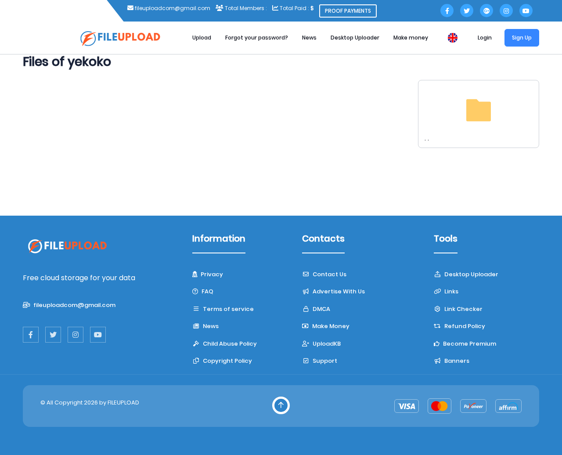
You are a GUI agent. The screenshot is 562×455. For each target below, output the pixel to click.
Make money (410, 37)
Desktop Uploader (355, 37)
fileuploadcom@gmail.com (73, 305)
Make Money (330, 326)
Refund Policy (464, 326)
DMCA (320, 309)
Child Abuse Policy (229, 343)
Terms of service (228, 309)
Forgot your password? (256, 37)
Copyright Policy (227, 361)
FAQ (206, 291)
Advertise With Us (338, 291)
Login (485, 37)
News (309, 37)
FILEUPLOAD (123, 402)
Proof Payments (348, 10)
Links (450, 291)
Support (324, 361)
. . (427, 138)
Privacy (211, 274)
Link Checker (463, 309)
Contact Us (328, 274)
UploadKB (326, 343)
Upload (201, 37)
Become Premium (469, 343)
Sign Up (522, 37)
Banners (456, 361)
